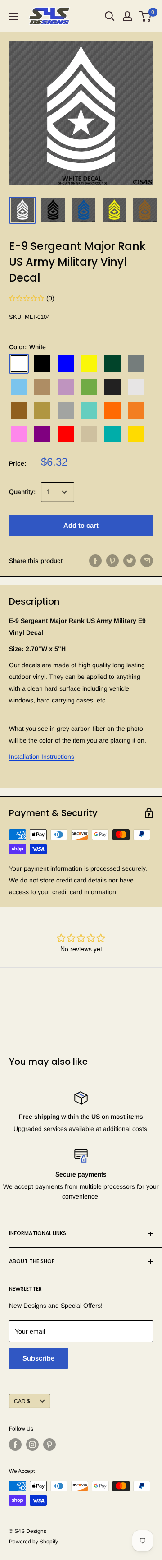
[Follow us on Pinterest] (49, 1444)
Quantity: (22, 491)
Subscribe (38, 1358)
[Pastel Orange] (136, 410)
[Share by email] (146, 560)
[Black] (42, 363)
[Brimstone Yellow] (89, 363)
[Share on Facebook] (95, 560)
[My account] (127, 16)
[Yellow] (136, 434)
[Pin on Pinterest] (112, 560)
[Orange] (112, 410)
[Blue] (66, 363)
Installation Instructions (41, 756)
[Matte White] (136, 387)
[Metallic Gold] (42, 410)
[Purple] (42, 434)
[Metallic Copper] (19, 410)
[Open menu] (13, 16)
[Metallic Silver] (66, 410)
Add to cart (81, 525)
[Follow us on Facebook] (15, 1444)
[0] (145, 16)
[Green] (112, 363)
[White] (19, 363)
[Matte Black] (112, 387)
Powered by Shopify (33, 1541)
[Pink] (19, 434)
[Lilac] (66, 387)
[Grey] (136, 363)
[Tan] (89, 434)
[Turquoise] (112, 434)
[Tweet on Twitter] (129, 560)
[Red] (66, 434)
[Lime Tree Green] (89, 387)
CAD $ (22, 1401)
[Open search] (110, 16)
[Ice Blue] (19, 387)
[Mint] (89, 410)
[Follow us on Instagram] (32, 1444)
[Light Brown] (42, 387)
